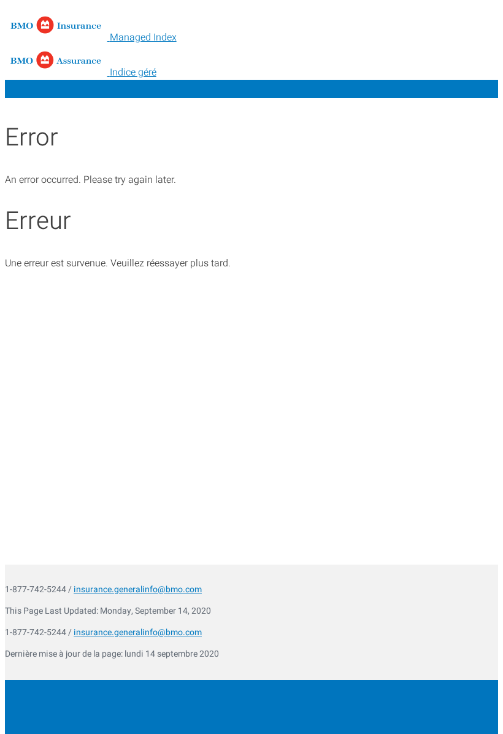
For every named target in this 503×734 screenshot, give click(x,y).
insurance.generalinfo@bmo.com (138, 589)
